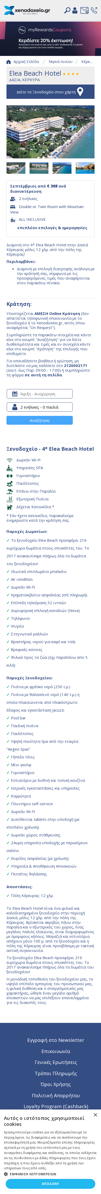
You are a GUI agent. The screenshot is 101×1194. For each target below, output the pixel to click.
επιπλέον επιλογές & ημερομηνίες (52, 227)
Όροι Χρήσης (56, 1084)
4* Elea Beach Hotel (68, 448)
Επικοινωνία (55, 1051)
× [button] (95, 1115)
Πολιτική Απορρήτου (56, 1095)
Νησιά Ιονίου (61, 61)
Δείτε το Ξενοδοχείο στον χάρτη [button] (46, 91)
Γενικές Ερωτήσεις (56, 1062)
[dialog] (50, 1151)
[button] (50, 1174)
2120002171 (75, 365)
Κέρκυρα (89, 61)
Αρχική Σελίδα (26, 61)
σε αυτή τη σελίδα (43, 374)
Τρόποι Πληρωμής (56, 1073)
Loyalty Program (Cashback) (56, 1106)
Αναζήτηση (39, 420)
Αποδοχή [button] (50, 1184)
